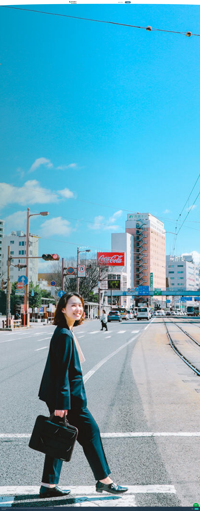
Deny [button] (192, 508)
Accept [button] (196, 508)
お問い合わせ (120, 2)
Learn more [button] (4, 509)
